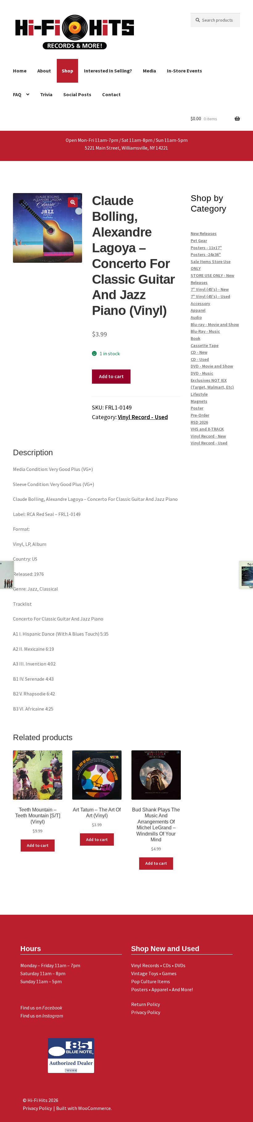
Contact (111, 94)
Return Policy (145, 1004)
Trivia (46, 94)
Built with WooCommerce (83, 1108)
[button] (73, 202)
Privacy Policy (145, 1012)
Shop (67, 71)
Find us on (41, 1007)
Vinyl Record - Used (143, 417)
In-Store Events (184, 71)
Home (20, 71)
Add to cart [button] (37, 845)
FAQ (17, 94)
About (44, 71)
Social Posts (77, 94)
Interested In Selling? (108, 71)
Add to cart (111, 376)
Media (149, 71)
